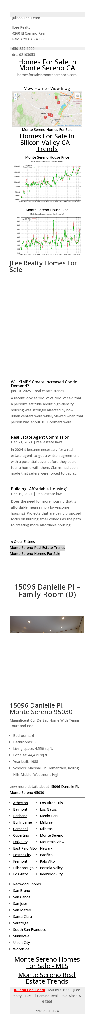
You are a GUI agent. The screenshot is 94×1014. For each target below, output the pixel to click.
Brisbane (20, 815)
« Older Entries (23, 541)
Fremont (20, 861)
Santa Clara (22, 916)
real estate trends (49, 390)
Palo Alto (47, 861)
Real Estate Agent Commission (40, 437)
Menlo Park (49, 815)
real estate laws (49, 442)
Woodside (21, 949)
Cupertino (21, 835)
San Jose (20, 903)
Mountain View (52, 841)
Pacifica (46, 854)
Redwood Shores (27, 884)
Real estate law (49, 493)
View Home (35, 88)
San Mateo (22, 910)
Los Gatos (48, 809)
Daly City (20, 841)
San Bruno (21, 890)
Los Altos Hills (51, 802)
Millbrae (46, 822)
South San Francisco (29, 929)
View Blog (60, 88)
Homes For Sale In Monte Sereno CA (47, 64)
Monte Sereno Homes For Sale (47, 129)
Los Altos (21, 874)
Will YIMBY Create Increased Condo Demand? (44, 384)
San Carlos (21, 897)
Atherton (20, 802)
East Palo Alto (24, 848)
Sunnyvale (21, 936)
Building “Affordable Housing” (39, 489)
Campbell (20, 828)
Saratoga (20, 923)
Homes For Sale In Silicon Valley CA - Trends (47, 142)
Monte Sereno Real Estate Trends (37, 547)
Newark (46, 848)
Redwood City (51, 874)
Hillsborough (23, 867)
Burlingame (22, 822)
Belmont (20, 809)
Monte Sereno (51, 835)
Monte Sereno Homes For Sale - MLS (47, 962)
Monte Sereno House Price (47, 157)
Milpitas (46, 828)
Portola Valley (51, 867)
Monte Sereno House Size (47, 209)
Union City (21, 942)
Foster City (22, 854)
